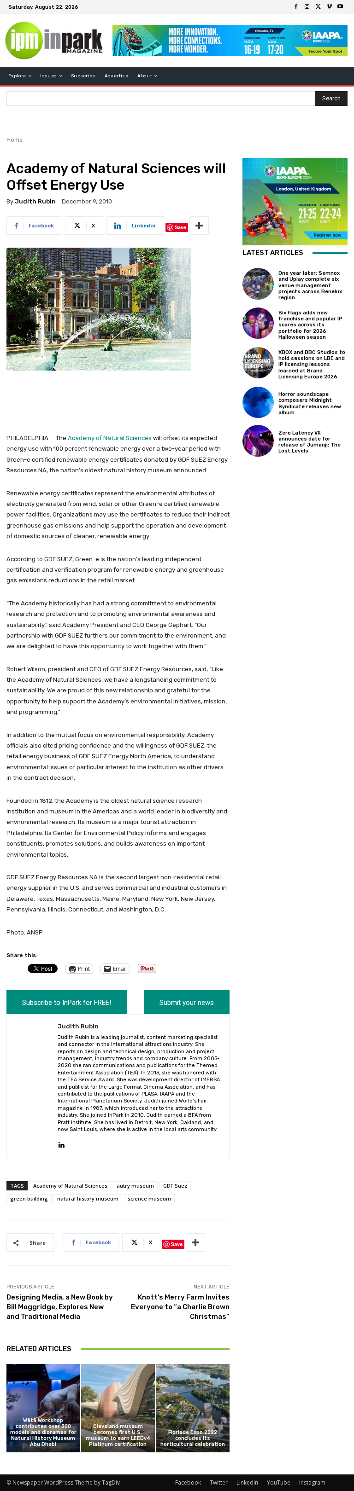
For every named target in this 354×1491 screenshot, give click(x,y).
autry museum (135, 1185)
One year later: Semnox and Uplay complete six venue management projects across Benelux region (310, 285)
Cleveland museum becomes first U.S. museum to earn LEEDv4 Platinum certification (118, 1435)
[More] (199, 225)
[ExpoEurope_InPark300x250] (295, 201)
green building (29, 1198)
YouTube (278, 1482)
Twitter (219, 1482)
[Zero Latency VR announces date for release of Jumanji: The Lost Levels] (258, 440)
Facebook (188, 1482)
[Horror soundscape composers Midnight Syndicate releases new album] (258, 402)
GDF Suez (175, 1185)
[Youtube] (340, 6)
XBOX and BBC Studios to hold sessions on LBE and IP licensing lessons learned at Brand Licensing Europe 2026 (311, 364)
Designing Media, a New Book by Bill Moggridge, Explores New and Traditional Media (59, 1307)
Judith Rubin (35, 201)
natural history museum (87, 1198)
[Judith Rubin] (32, 1086)
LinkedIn (247, 1482)
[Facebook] (295, 6)
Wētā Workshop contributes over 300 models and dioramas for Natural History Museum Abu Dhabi (43, 1432)
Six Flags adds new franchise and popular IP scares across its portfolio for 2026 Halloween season (310, 325)
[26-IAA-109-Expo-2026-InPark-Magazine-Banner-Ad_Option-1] (230, 40)
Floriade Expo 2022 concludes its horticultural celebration (192, 1438)
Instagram (312, 1482)
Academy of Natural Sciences (110, 438)
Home (14, 140)
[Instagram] (307, 6)
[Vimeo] (329, 6)
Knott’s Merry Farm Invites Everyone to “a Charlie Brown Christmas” (180, 1307)
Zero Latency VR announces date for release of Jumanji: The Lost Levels (309, 442)
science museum (149, 1198)
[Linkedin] (61, 1142)
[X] (318, 6)
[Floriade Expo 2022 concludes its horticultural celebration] (193, 1408)
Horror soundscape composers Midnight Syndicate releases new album (309, 403)
